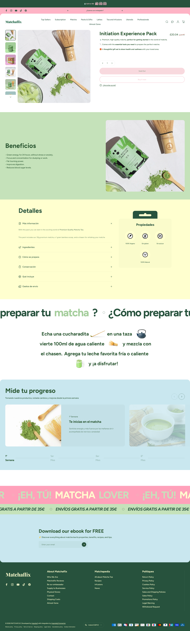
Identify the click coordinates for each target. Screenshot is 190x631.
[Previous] (68, 10)
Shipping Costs (53, 599)
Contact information (69, 627)
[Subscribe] (84, 544)
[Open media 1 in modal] (54, 66)
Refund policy (9, 627)
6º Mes (144, 458)
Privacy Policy (148, 580)
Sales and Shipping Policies (153, 592)
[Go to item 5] (10, 84)
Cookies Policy (148, 584)
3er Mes (99, 458)
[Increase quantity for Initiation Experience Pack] (112, 63)
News (97, 588)
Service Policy (148, 588)
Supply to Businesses (56, 588)
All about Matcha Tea (104, 577)
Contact (50, 595)
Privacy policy (18, 627)
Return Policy (148, 577)
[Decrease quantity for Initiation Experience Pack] (102, 63)
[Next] (122, 10)
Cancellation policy (57, 627)
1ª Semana (9, 458)
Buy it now (142, 79)
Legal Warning (148, 603)
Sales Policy (147, 595)
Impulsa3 (35, 623)
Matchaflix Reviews (55, 580)
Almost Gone (52, 603)
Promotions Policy (150, 599)
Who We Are (52, 577)
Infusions (99, 584)
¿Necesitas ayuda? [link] (109, 85)
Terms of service (28, 627)
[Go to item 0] (10, 35)
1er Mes (54, 458)
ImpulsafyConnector (58, 623)
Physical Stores (53, 592)
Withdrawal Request (151, 607)
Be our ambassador (55, 584)
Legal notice (47, 627)
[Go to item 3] (10, 60)
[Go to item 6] (10, 96)
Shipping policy (38, 627)
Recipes (98, 580)
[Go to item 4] (10, 72)
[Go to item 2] (10, 47)
